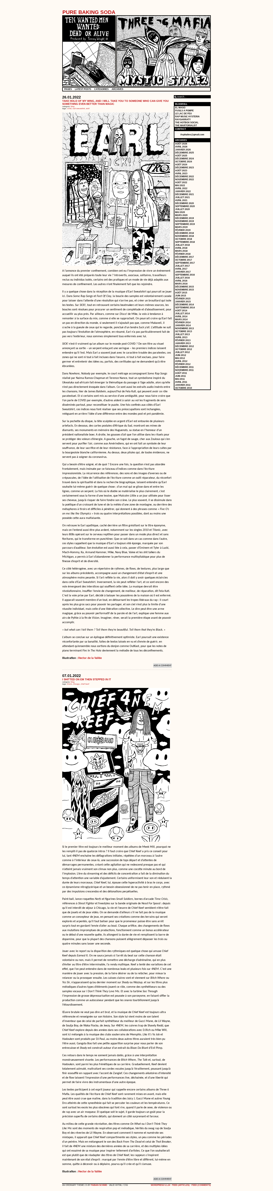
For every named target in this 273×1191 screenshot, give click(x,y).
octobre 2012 (183, 349)
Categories (101, 89)
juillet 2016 (182, 277)
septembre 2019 (185, 224)
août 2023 (181, 170)
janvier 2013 (183, 343)
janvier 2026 (183, 149)
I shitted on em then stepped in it (86, 679)
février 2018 (183, 254)
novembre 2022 (184, 179)
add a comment (162, 665)
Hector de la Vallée (90, 658)
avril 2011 (181, 382)
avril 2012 (181, 361)
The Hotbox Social (187, 122)
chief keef (85, 684)
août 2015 (181, 292)
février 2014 (183, 322)
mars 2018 (181, 251)
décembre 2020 (184, 203)
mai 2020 (180, 212)
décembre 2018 (184, 233)
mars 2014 (181, 319)
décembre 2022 (184, 176)
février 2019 (183, 230)
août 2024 (181, 164)
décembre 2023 (184, 167)
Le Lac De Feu (183, 113)
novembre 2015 (184, 289)
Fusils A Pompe (184, 110)
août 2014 (181, 310)
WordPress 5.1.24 (160, 1185)
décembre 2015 (184, 286)
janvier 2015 (183, 301)
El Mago (180, 107)
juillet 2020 (182, 209)
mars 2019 (181, 227)
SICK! (88, 108)
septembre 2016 (185, 274)
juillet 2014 (182, 313)
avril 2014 (181, 316)
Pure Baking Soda (88, 12)
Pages (68, 89)
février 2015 (183, 298)
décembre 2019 (184, 218)
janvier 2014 (183, 325)
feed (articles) (181, 1185)
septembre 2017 (185, 263)
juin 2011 (180, 376)
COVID (69, 108)
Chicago (76, 684)
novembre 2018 (184, 236)
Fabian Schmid (99, 1185)
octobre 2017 (183, 260)
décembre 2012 (184, 346)
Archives (117, 89)
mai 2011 (180, 379)
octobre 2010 (183, 388)
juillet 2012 (182, 352)
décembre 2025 (184, 152)
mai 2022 (180, 185)
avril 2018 (181, 248)
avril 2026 (181, 146)
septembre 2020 (185, 206)
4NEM (69, 684)
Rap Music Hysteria (187, 116)
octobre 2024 (183, 161)
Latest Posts (83, 89)
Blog (72, 106)
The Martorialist (186, 125)
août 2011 (181, 373)
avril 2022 (181, 188)
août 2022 (181, 182)
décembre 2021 (184, 194)
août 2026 (181, 143)
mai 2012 (180, 358)
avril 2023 (181, 173)
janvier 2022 (183, 191)
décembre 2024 (184, 158)
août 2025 (181, 155)
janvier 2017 (183, 272)
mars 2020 (181, 215)
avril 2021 (181, 200)
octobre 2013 (183, 331)
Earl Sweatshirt (79, 108)
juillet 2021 (182, 197)
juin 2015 (180, 295)
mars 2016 (181, 283)
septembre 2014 (185, 307)
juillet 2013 (182, 334)
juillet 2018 (182, 245)
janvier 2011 (183, 385)
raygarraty (183, 119)
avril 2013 (181, 337)
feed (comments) (201, 1185)
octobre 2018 (183, 239)
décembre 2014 (184, 304)
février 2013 (183, 340)
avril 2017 (181, 269)
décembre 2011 (184, 367)
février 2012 (183, 364)
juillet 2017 (182, 266)
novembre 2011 (184, 370)
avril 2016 (181, 280)
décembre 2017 (184, 257)
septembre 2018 (185, 242)
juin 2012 (180, 355)
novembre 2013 (184, 328)
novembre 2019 (184, 221)
